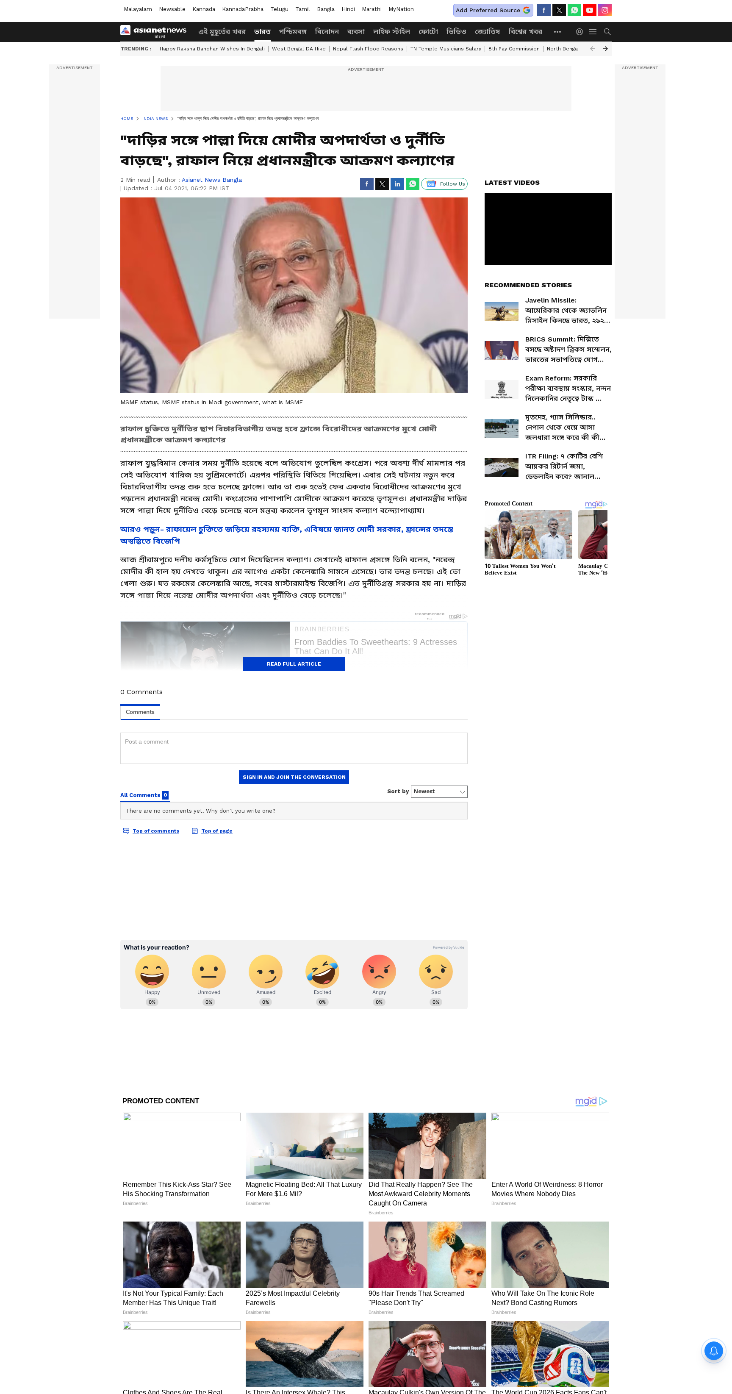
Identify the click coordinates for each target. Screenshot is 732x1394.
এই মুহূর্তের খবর (222, 32)
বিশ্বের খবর (525, 32)
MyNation (401, 9)
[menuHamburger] (593, 31)
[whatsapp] (574, 10)
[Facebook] (544, 10)
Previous (592, 48)
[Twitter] (559, 10)
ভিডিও (456, 32)
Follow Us (452, 184)
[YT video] (589, 10)
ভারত (262, 32)
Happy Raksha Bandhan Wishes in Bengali (212, 49)
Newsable (172, 9)
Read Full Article (294, 664)
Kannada (203, 9)
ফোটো (428, 32)
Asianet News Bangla (212, 179)
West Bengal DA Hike (299, 49)
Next (605, 48)
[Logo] (156, 32)
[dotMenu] (558, 31)
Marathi (372, 9)
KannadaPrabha (242, 9)
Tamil (302, 9)
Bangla (326, 9)
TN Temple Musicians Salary (445, 49)
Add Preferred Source (488, 10)
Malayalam (138, 9)
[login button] (581, 31)
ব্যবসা (356, 32)
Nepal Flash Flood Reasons (368, 49)
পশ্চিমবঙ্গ (293, 32)
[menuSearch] (607, 31)
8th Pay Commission (514, 49)
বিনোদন (327, 32)
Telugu (279, 9)
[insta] (605, 10)
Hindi (348, 9)
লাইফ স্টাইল (391, 32)
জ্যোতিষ (487, 32)
